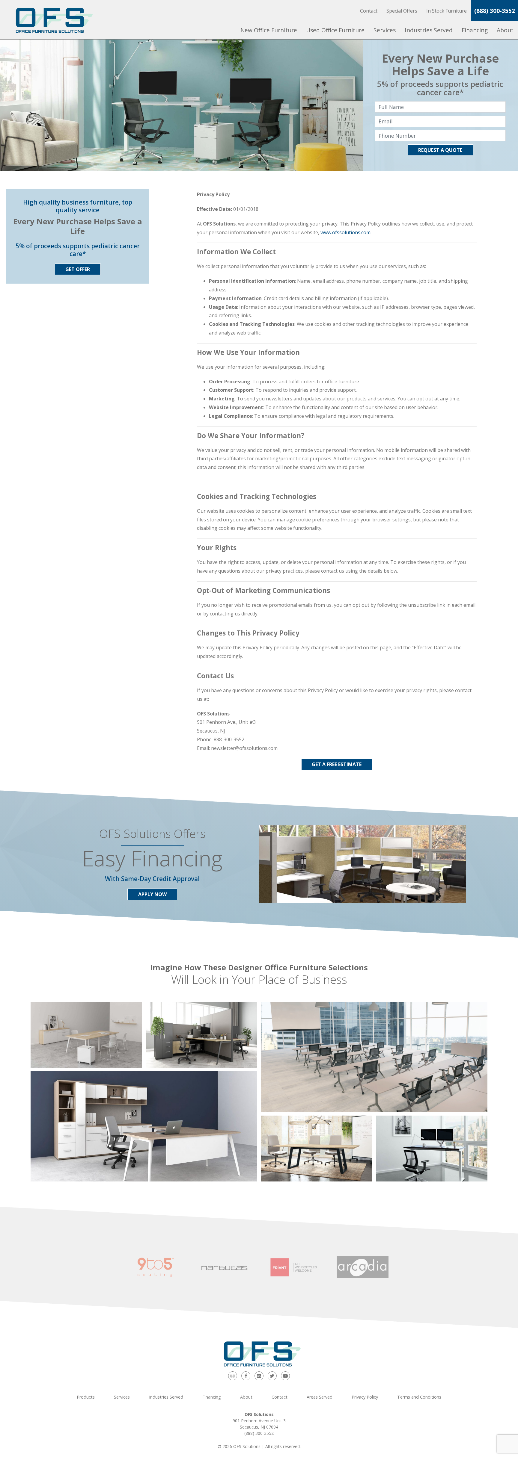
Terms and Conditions (419, 1397)
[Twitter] (272, 1375)
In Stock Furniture (446, 10)
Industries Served (429, 30)
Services (385, 30)
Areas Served (319, 1397)
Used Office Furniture (335, 30)
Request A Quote (440, 150)
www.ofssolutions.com (345, 232)
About (505, 30)
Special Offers (401, 10)
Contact (368, 10)
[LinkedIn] (259, 1375)
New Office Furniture (268, 30)
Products (86, 1397)
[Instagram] (232, 1375)
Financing (475, 30)
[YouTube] (285, 1375)
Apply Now (152, 894)
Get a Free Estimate (337, 764)
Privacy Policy (365, 1397)
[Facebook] (245, 1375)
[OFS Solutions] (51, 19)
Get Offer (77, 269)
